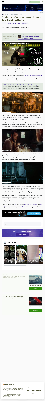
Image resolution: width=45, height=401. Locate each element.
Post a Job (35, 288)
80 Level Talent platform (30, 204)
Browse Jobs (35, 310)
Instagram (22, 206)
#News (4, 23)
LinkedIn (34, 206)
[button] (22, 102)
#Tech (9, 23)
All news (22, 267)
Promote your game (34, 1)
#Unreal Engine (16, 23)
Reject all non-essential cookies (33, 390)
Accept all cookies (33, 388)
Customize (33, 393)
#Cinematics (25, 23)
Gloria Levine (6, 14)
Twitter (27, 206)
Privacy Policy (7, 396)
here (16, 204)
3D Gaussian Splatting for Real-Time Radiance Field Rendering (20, 85)
